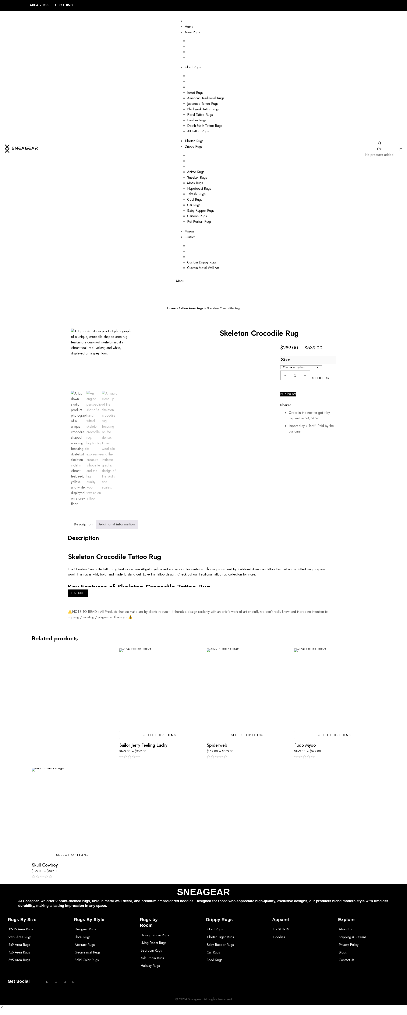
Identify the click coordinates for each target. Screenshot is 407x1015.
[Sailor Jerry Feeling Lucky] (160, 689)
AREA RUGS (39, 5)
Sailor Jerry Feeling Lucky (143, 745)
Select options (160, 735)
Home (171, 308)
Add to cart (321, 378)
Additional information (117, 524)
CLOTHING (64, 5)
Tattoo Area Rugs (191, 308)
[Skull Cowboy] (72, 808)
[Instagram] (56, 981)
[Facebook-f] (47, 981)
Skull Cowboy (45, 865)
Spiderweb (217, 745)
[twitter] (303, 405)
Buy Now (288, 394)
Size (285, 359)
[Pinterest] (73, 981)
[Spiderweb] (247, 689)
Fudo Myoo (305, 745)
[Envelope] (64, 981)
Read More (78, 593)
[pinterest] (311, 405)
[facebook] (295, 405)
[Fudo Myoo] (334, 689)
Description (83, 524)
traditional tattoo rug (213, 574)
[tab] (83, 524)
